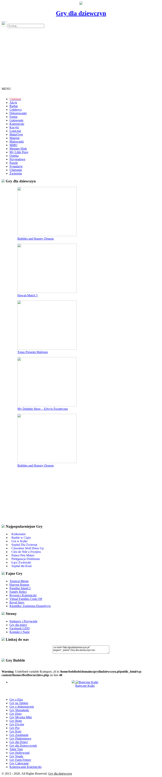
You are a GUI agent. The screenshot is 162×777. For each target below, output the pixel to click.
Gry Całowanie (19, 763)
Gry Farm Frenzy (20, 759)
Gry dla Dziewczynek (23, 745)
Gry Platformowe (20, 738)
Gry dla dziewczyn (81, 13)
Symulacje (16, 166)
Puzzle (13, 162)
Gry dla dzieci (18, 625)
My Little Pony (18, 152)
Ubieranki (15, 170)
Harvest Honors (19, 584)
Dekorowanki (18, 113)
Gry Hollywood (19, 752)
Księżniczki (16, 123)
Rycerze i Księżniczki (23, 595)
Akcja (13, 102)
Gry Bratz (15, 720)
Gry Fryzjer (16, 724)
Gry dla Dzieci (18, 742)
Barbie (13, 106)
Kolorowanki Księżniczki (25, 767)
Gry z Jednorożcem (21, 706)
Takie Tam (16, 749)
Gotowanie (16, 120)
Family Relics (18, 591)
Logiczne (15, 131)
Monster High (18, 148)
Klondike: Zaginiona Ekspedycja (30, 606)
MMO (13, 145)
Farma (13, 116)
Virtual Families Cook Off (25, 599)
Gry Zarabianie (18, 735)
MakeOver (16, 134)
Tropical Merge (19, 581)
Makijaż (14, 138)
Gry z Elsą (16, 699)
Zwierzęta (15, 173)
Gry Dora (15, 713)
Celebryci (15, 109)
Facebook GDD (19, 628)
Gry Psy (14, 728)
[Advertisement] (81, 59)
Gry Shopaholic (19, 710)
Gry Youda (16, 756)
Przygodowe (17, 159)
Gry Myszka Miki (20, 717)
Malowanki (16, 141)
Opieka (14, 155)
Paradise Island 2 (20, 588)
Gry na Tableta (18, 703)
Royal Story (16, 602)
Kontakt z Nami (19, 632)
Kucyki (14, 127)
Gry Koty (15, 731)
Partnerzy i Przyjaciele (23, 621)
